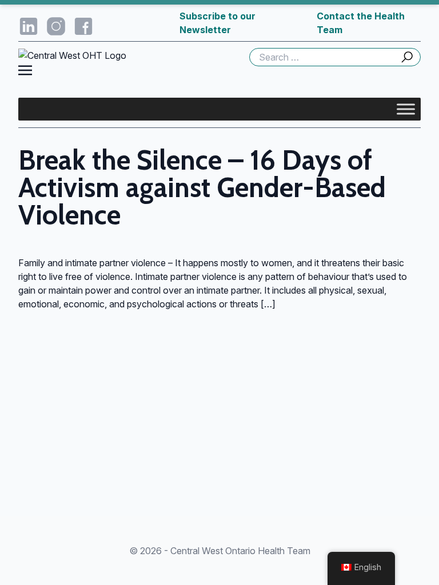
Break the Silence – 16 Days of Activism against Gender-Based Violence (202, 187)
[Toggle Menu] (406, 108)
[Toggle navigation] (25, 69)
